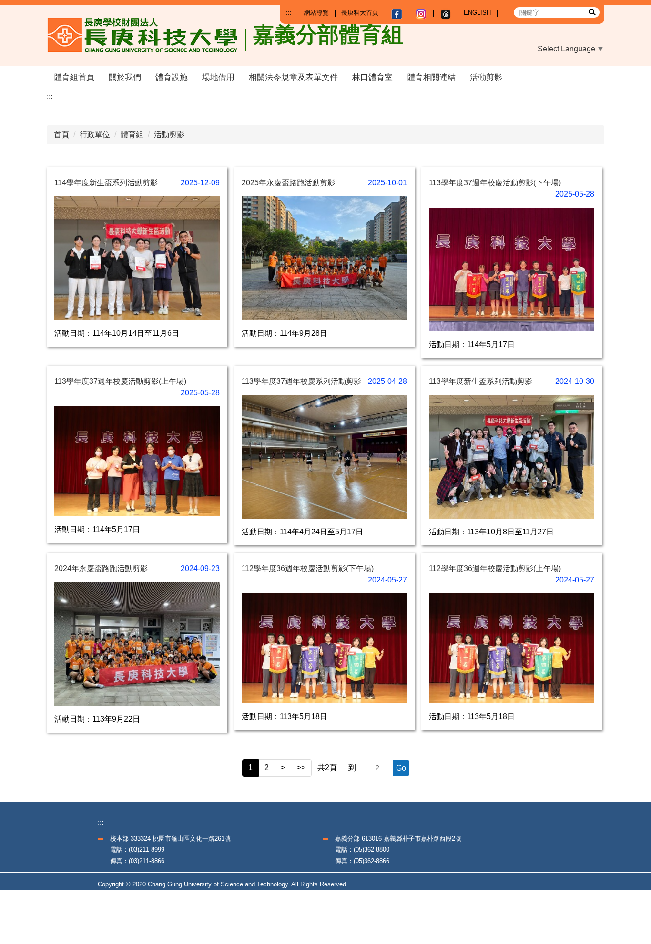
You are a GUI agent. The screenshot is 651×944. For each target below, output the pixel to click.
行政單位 (95, 135)
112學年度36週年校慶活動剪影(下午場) (308, 568)
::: (289, 12)
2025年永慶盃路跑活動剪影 (288, 183)
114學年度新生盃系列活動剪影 (106, 183)
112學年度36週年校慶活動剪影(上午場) (495, 568)
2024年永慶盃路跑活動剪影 (101, 568)
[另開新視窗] (397, 14)
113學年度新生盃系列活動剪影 (480, 381)
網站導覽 (316, 12)
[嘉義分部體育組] (147, 35)
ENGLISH (477, 12)
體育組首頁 (74, 77)
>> (301, 767)
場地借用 (218, 77)
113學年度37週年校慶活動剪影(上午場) (120, 381)
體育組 (132, 135)
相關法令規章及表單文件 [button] (293, 77)
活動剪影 (486, 77)
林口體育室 (372, 77)
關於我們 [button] (125, 77)
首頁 (61, 135)
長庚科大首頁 (359, 12)
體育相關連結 (431, 77)
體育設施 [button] (171, 77)
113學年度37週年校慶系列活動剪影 (301, 381)
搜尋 (591, 11)
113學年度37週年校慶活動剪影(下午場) (495, 183)
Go (401, 768)
